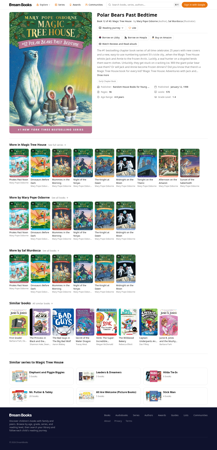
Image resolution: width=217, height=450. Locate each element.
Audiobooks (121, 415)
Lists (186, 415)
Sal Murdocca (175, 21)
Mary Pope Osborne (147, 21)
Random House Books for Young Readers (131, 86)
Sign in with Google (194, 4)
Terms (129, 420)
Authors (149, 415)
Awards (162, 415)
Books (107, 415)
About (107, 420)
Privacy (118, 420)
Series (136, 415)
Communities (200, 415)
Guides (175, 415)
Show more (103, 75)
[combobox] (145, 4)
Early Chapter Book (107, 81)
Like (134, 27)
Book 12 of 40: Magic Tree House (114, 21)
